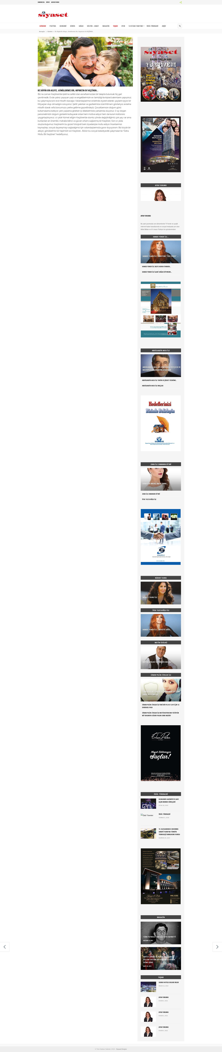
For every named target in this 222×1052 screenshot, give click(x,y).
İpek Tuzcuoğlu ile (149, 499)
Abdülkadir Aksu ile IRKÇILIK (152, 385)
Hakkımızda (41, 2)
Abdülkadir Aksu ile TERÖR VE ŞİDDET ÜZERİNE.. (159, 380)
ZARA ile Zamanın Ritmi (151, 494)
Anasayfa (42, 31)
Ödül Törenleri (164, 814)
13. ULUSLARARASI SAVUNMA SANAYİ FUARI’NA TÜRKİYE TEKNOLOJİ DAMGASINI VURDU (169, 832)
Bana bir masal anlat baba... (155, 483)
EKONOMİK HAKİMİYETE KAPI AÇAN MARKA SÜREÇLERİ (169, 800)
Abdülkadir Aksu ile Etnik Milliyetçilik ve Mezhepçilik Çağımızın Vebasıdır (162, 368)
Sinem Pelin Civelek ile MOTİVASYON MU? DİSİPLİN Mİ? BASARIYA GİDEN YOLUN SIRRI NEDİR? (160, 714)
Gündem (50, 31)
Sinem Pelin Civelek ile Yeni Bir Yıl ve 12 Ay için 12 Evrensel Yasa (160, 706)
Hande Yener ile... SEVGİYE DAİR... (157, 629)
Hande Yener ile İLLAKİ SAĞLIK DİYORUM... (157, 272)
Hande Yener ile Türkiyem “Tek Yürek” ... (160, 256)
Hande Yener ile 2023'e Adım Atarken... (156, 266)
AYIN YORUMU (146, 216)
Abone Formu (55, 2)
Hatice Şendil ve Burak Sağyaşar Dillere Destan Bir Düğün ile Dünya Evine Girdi (159, 959)
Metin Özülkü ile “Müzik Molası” (157, 662)
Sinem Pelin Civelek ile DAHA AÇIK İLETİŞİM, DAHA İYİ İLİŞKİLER (161, 693)
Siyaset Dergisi (121, 1049)
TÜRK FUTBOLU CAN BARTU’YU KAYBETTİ (159, 936)
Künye (48, 2)
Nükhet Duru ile (150, 597)
